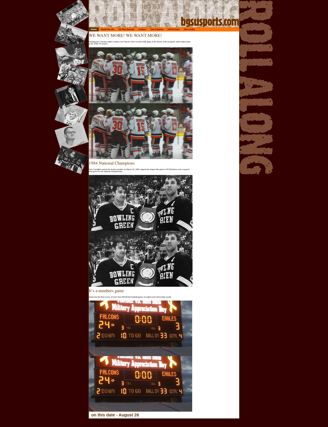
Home (94, 29)
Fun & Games (156, 29)
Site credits (189, 29)
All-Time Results (126, 29)
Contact (142, 29)
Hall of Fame (174, 29)
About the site (107, 29)
